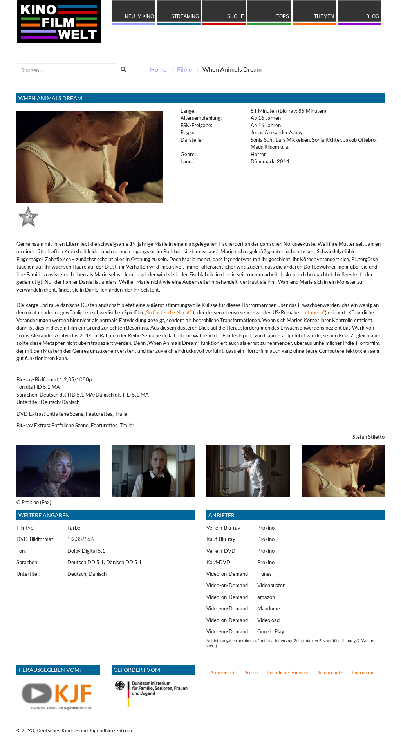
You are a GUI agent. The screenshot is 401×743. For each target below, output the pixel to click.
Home (158, 69)
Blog (372, 16)
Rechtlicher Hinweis (287, 672)
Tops (282, 16)
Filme (184, 69)
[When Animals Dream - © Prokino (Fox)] (58, 470)
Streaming (185, 16)
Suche (235, 16)
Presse (251, 672)
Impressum (363, 672)
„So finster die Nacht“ (168, 312)
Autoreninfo (223, 672)
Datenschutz (329, 672)
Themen (324, 16)
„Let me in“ (312, 312)
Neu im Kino (139, 16)
